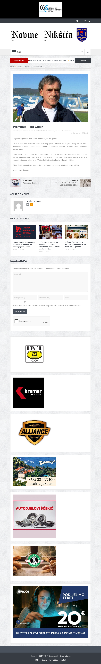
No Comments (66, 131)
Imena (52, 131)
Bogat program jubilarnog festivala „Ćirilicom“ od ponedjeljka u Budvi (24, 244)
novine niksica (25, 131)
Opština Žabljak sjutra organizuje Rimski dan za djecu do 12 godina (73, 60)
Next (74, 180)
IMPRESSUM (54, 660)
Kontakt (63, 660)
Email (86, 133)
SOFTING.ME (44, 656)
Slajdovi (57, 131)
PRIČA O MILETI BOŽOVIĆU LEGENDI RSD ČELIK (66, 184)
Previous (28, 180)
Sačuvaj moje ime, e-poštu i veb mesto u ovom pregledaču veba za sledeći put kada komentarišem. (47, 305)
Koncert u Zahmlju (31, 183)
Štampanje (76, 133)
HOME (37, 660)
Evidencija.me (65, 656)
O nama (44, 660)
